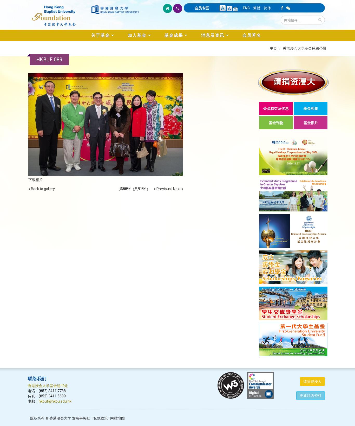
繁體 (256, 8)
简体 (267, 8)
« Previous (162, 189)
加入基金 (137, 35)
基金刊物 (276, 123)
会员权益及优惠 (276, 108)
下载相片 (35, 180)
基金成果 (174, 35)
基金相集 (311, 108)
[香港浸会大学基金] (59, 13)
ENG (246, 8)
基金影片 (311, 123)
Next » (178, 189)
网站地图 (117, 418)
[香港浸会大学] (115, 9)
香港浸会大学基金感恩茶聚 (304, 48)
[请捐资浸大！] (293, 82)
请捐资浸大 (312, 381)
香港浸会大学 (60, 418)
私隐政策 (100, 418)
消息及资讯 (213, 35)
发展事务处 (81, 418)
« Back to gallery (41, 189)
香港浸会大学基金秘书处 (48, 386)
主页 (273, 48)
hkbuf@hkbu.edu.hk (55, 401)
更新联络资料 (310, 395)
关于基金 (100, 35)
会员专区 (202, 8)
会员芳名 (251, 35)
